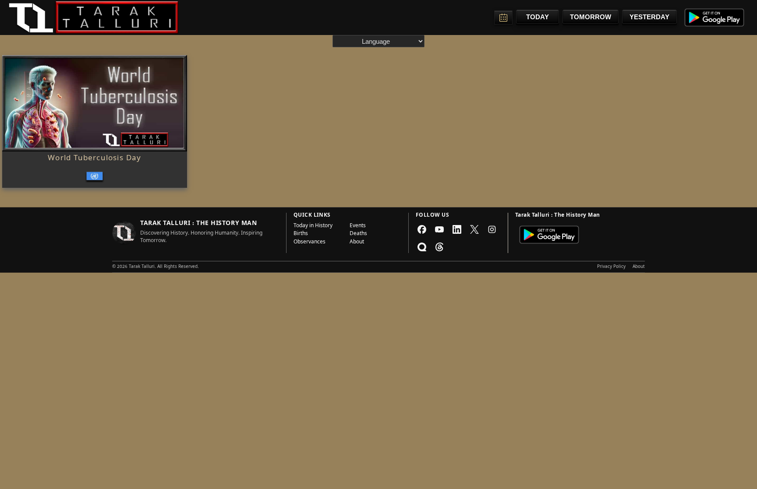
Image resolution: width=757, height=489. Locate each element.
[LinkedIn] (457, 229)
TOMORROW (590, 17)
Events (358, 226)
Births (301, 234)
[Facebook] (422, 229)
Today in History (313, 226)
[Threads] (439, 247)
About (357, 242)
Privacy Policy (611, 267)
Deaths (358, 234)
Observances (309, 242)
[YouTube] (439, 229)
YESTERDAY (649, 17)
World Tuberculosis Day (94, 159)
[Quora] (422, 247)
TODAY (537, 17)
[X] (474, 229)
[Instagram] (492, 229)
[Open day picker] (503, 18)
